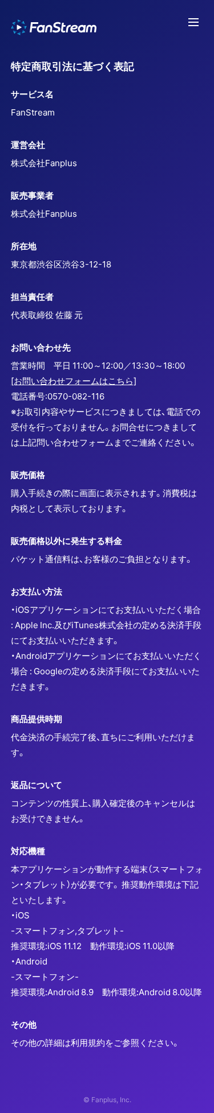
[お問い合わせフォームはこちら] (73, 380)
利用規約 (88, 1042)
